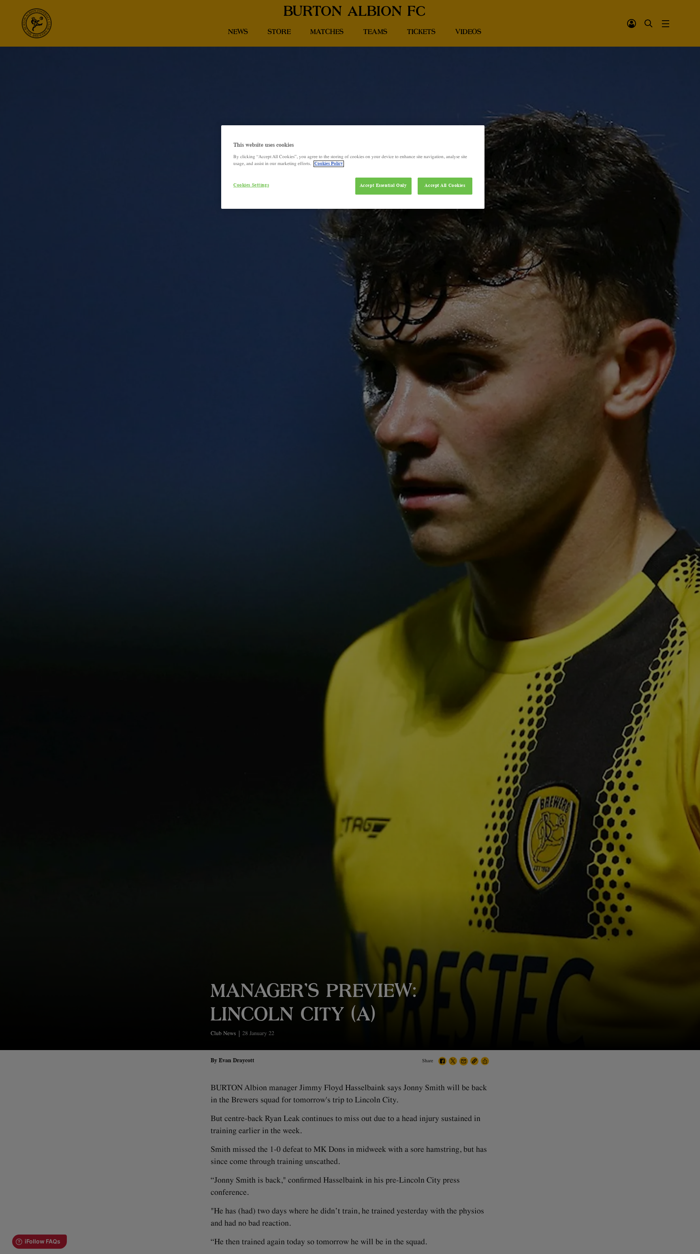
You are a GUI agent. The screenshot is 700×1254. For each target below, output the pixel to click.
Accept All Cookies (445, 185)
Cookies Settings (251, 185)
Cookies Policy (328, 163)
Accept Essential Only (383, 185)
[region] (352, 167)
